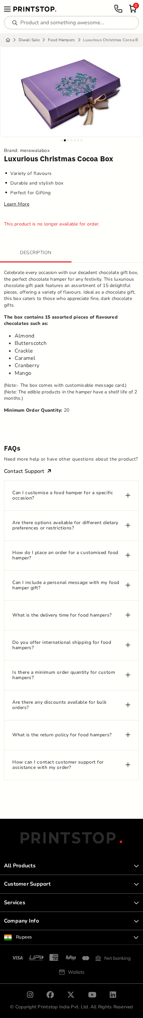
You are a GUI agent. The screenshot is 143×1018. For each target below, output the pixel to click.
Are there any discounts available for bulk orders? (59, 705)
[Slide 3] (68, 140)
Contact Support (24, 471)
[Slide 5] (75, 140)
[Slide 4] (71, 140)
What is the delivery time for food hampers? (62, 615)
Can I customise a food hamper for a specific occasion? (62, 496)
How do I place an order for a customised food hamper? (65, 555)
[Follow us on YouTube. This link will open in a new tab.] (92, 995)
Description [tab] (36, 252)
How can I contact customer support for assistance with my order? (58, 765)
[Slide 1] (62, 140)
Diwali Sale (29, 40)
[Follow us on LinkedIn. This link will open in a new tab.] (113, 995)
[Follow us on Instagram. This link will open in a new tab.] (30, 995)
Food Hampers (61, 40)
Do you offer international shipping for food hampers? (61, 645)
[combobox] (71, 937)
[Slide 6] (78, 140)
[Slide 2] (65, 140)
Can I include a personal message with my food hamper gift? (65, 585)
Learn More (16, 204)
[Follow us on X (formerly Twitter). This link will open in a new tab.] (70, 995)
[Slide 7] (81, 140)
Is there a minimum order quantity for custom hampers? (63, 675)
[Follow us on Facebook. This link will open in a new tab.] (50, 995)
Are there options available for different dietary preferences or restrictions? (65, 525)
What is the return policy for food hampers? (62, 735)
